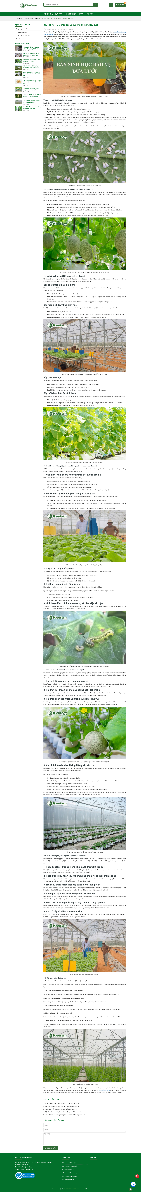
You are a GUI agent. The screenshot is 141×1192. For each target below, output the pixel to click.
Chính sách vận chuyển (70, 1166)
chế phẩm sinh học (104, 1090)
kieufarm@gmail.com (26, 1167)
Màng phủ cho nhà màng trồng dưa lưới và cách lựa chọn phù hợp (65, 1115)
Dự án (82, 14)
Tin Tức (90, 14)
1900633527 (26, 1164)
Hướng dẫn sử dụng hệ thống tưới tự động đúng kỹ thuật (62, 1103)
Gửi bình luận (51, 1148)
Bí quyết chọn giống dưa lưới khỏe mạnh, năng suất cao (62, 1106)
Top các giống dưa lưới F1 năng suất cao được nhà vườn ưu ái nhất (32, 81)
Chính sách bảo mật (69, 1163)
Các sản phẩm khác (22, 39)
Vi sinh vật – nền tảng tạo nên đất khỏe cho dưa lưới (61, 1109)
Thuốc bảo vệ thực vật (23, 35)
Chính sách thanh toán (70, 1176)
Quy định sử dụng (68, 1179)
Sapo (88, 1189)
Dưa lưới (59, 14)
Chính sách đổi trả (68, 1169)
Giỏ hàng (121, 4)
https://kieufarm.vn (27, 1169)
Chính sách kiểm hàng (70, 1173)
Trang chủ (48, 14)
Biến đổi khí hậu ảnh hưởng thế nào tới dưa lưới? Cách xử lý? (63, 1112)
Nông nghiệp (71, 14)
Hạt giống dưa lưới (21, 29)
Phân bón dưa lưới (21, 32)
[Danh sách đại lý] (111, 4)
